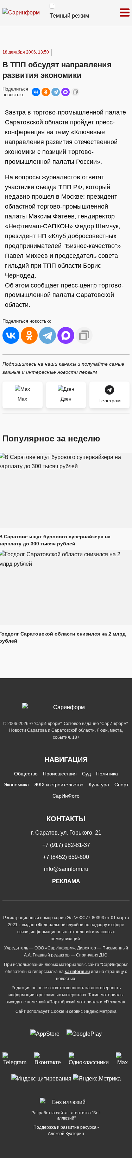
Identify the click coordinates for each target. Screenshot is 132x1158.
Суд (86, 773)
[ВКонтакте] (36, 92)
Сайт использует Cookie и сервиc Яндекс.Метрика (66, 1011)
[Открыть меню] (125, 12)
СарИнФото (66, 796)
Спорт (121, 784)
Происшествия (60, 773)
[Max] (123, 1059)
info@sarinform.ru (66, 869)
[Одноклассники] (46, 92)
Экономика (16, 784)
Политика (107, 773)
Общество (26, 773)
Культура (99, 784)
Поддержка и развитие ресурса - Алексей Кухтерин (66, 1130)
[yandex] (41, 1079)
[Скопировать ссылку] (75, 92)
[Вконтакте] (48, 1059)
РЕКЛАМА (66, 881)
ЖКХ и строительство (58, 784)
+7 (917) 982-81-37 (66, 845)
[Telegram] (55, 92)
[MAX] (65, 92)
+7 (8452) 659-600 (66, 857)
